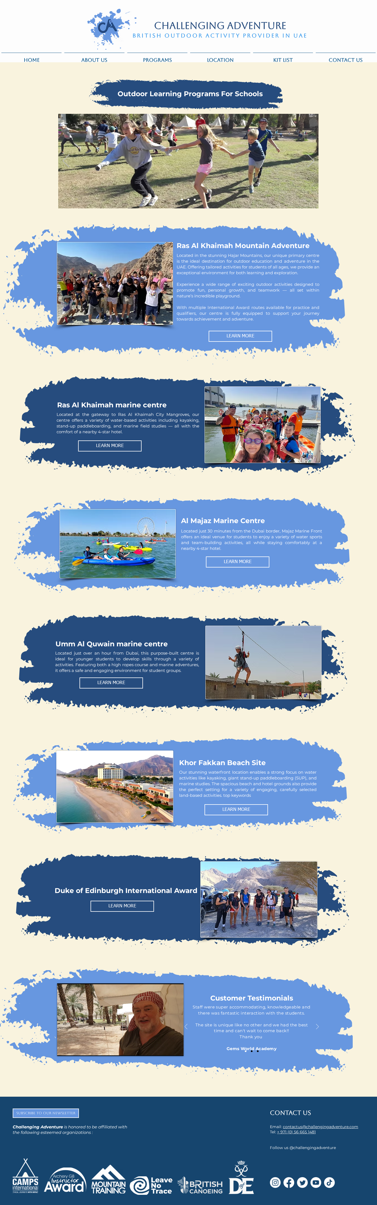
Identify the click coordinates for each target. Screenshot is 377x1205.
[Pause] (64, 1048)
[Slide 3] (195, 200)
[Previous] (66, 161)
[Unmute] (73, 1048)
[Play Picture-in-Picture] (166, 1048)
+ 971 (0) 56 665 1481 (296, 1131)
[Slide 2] (188, 200)
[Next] (310, 161)
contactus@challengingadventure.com (320, 1126)
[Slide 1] (182, 200)
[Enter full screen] (176, 1048)
